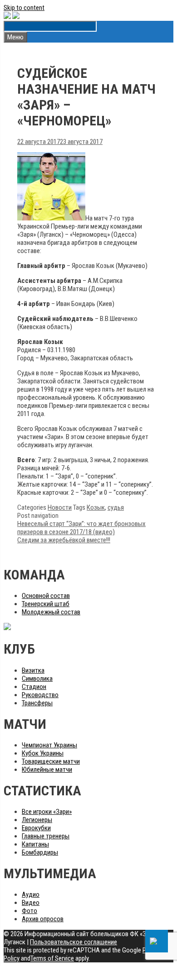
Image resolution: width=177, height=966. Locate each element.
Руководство (40, 695)
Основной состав (46, 596)
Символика (37, 678)
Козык (96, 507)
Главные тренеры (45, 836)
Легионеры (37, 820)
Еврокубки (36, 828)
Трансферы (37, 703)
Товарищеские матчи (51, 761)
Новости (60, 507)
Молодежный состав (51, 612)
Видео (30, 903)
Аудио (30, 894)
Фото (29, 911)
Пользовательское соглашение (73, 942)
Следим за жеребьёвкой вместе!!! (63, 540)
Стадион (34, 687)
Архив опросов (43, 919)
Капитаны (35, 844)
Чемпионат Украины (49, 745)
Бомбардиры (40, 852)
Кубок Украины (43, 753)
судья (116, 507)
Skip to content (24, 8)
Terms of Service (52, 958)
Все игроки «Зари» (47, 812)
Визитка (33, 670)
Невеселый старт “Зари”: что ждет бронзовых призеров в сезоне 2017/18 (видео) (81, 528)
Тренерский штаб (45, 604)
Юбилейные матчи (47, 769)
